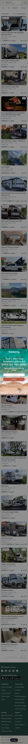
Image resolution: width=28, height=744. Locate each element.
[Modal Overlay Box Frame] (14, 372)
